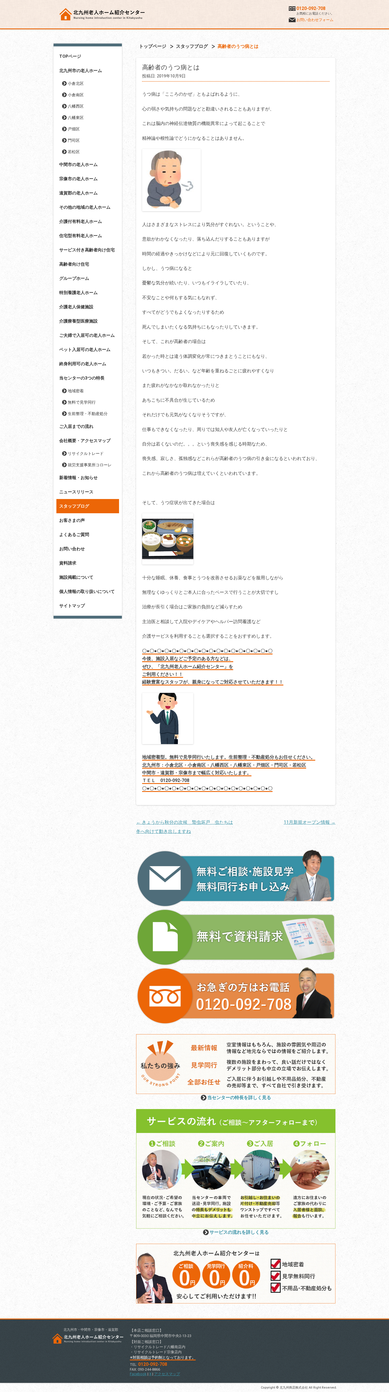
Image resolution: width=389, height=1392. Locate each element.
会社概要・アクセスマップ (84, 440)
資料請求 (67, 563)
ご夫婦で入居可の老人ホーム (87, 335)
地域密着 (76, 391)
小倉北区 (76, 83)
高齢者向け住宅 (74, 264)
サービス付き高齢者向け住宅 (87, 249)
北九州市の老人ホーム (80, 70)
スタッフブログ (74, 506)
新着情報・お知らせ (78, 477)
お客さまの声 (72, 520)
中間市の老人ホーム (78, 164)
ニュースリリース (76, 491)
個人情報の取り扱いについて (87, 591)
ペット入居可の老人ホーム (84, 349)
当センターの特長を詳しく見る (239, 1097)
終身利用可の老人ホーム (82, 363)
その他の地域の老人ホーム (84, 207)
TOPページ (70, 56)
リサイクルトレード (86, 453)
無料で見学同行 (82, 402)
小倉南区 (76, 95)
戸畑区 (74, 129)
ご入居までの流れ (76, 426)
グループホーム (74, 278)
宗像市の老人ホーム (78, 178)
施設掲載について (76, 577)
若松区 (74, 151)
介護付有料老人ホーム (80, 221)
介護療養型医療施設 (78, 321)
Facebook (138, 1374)
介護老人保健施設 (76, 306)
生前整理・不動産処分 (88, 413)
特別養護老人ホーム (78, 292)
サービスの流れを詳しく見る (239, 1232)
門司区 (74, 140)
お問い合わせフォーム (314, 20)
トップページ (152, 46)
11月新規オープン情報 (309, 822)
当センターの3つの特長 (82, 378)
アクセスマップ (167, 1374)
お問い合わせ (72, 548)
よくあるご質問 (74, 534)
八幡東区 (76, 117)
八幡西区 (76, 106)
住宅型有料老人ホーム (80, 235)
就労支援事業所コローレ (90, 465)
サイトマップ (72, 605)
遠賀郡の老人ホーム (78, 193)
